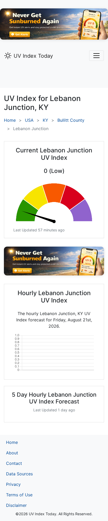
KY (45, 120)
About (12, 452)
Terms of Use (19, 494)
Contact (14, 463)
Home (10, 120)
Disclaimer (16, 505)
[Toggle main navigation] (96, 55)
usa (29, 120)
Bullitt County (70, 120)
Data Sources (19, 473)
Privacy (13, 484)
